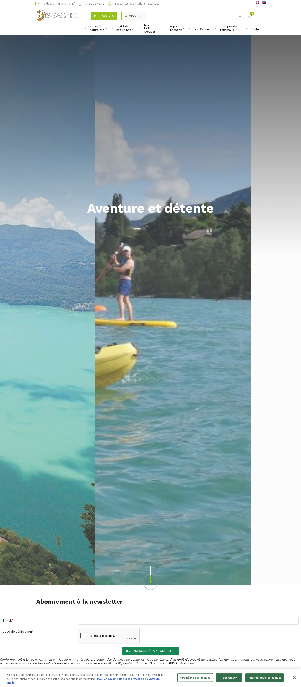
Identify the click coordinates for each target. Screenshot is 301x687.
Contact (256, 29)
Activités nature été (97, 28)
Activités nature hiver (124, 28)
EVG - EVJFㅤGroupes (150, 28)
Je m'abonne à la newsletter (151, 650)
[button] (150, 578)
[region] (150, 678)
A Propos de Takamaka (228, 28)
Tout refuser (229, 677)
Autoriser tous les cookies (264, 677)
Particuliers (104, 15)
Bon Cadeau (202, 29)
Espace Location (176, 28)
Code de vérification (17, 631)
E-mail (7, 620)
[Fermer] (294, 677)
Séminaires (133, 15)
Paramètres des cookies (195, 677)
